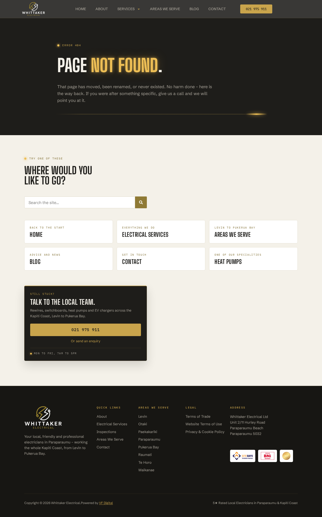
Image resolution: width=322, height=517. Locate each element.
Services (126, 9)
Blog (194, 9)
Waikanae (146, 470)
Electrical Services (112, 424)
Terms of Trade (198, 416)
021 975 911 (85, 329)
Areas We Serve (165, 9)
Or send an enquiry (85, 341)
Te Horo (145, 462)
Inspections (106, 431)
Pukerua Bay (148, 447)
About (101, 9)
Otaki (142, 424)
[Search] (141, 202)
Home (80, 9)
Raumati (145, 454)
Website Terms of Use (204, 424)
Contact (217, 9)
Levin (142, 416)
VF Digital (106, 503)
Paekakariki (147, 431)
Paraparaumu (149, 439)
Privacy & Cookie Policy (205, 431)
